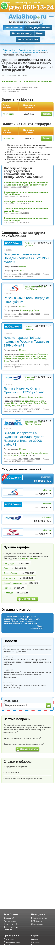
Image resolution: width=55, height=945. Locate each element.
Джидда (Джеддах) (39, 453)
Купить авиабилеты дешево (24, 22)
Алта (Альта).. (10, 578)
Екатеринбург (10, 358)
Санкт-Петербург (35, 397)
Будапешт (24, 453)
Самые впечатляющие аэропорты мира (23, 778)
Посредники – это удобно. (16, 766)
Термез (7, 588)
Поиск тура (8, 939)
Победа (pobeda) (29, 244)
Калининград (26, 310)
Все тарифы (29, 599)
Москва (22, 266)
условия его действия (28, 558)
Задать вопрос (29, 749)
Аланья (23, 354)
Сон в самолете (11, 772)
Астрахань (43, 354)
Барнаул (8, 356)
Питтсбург (8, 593)
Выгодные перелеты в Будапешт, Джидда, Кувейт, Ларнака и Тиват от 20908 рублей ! (24, 438)
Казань (29, 358)
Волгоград (31, 356)
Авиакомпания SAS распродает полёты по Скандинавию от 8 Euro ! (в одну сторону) (26, 183)
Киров (6, 361)
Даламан (41, 356)
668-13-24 (31, 7)
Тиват (23, 455)
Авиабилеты (13, 27)
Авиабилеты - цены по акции (33, 50)
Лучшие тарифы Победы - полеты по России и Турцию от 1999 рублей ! (26, 341)
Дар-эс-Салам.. (11, 573)
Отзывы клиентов (16, 609)
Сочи (36, 310)
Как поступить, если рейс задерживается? (24, 744)
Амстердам (8, 114)
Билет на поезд (22, 33)
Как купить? (9, 918)
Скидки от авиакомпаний (21, 469)
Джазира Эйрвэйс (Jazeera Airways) (33, 423)
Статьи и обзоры (18, 762)
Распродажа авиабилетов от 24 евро (23, 201)
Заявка (47, 113)
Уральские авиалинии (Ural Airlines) (35, 288)
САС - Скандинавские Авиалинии (19, 52)
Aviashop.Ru (9, 50)
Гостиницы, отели (39, 918)
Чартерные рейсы (11, 924)
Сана (6, 568)
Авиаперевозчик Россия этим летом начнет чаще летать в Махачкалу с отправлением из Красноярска (27, 674)
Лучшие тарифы (17, 547)
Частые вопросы (17, 719)
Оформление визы (12, 942)
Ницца (14, 403)
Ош (21, 270)
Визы (39, 33)
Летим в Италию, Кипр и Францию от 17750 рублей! (24, 390)
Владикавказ (19, 356)
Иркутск (21, 358)
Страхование (37, 924)
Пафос (44, 403)
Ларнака (24, 401)
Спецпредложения (38, 27)
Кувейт (7, 455)
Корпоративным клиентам (11, 928)
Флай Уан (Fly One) (29, 378)
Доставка (35, 942)
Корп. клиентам (28, 39)
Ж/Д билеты (36, 921)
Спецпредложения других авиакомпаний (23, 234)
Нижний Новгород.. (13, 583)
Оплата (34, 939)
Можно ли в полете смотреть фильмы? (22, 738)
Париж (29, 403)
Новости (10, 641)
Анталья (32, 354)
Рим (13, 405)
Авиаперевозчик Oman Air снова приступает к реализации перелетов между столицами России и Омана (27, 661)
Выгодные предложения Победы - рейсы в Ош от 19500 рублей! (27, 258)
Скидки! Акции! (10, 921)
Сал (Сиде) (9, 563)
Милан (42, 401)
